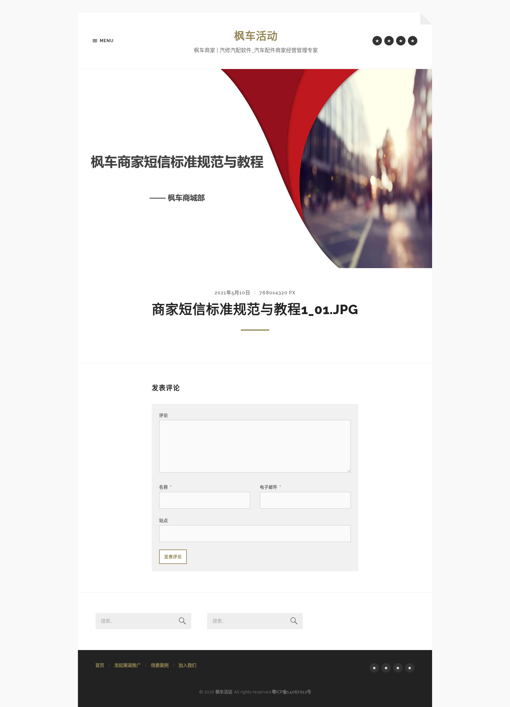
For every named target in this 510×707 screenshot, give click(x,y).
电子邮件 (270, 487)
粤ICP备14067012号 (291, 691)
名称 (165, 487)
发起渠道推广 (127, 665)
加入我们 (187, 665)
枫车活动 (256, 36)
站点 (163, 520)
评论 (163, 415)
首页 (99, 665)
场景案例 (160, 665)
